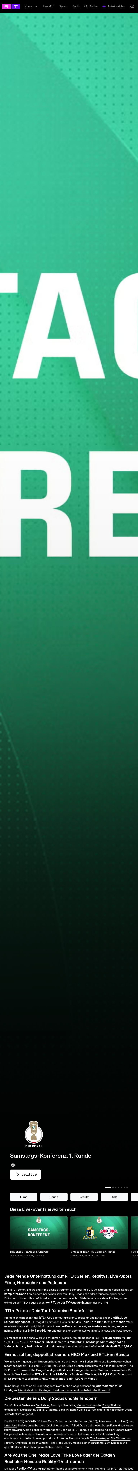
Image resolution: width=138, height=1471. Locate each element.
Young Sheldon (111, 1405)
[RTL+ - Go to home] (18, 6)
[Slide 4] (118, 1187)
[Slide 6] (124, 1187)
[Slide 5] (121, 1187)
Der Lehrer (42, 1405)
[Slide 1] (108, 1187)
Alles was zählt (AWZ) (113, 1421)
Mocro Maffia (86, 1405)
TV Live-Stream (97, 1289)
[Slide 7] (127, 1187)
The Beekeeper (99, 1438)
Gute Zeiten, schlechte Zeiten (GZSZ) (72, 1421)
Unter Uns (10, 1425)
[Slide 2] (113, 1187)
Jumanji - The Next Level (55, 1442)
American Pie (23, 1442)
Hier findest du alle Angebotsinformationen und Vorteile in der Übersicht (64, 1390)
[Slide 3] (115, 1187)
